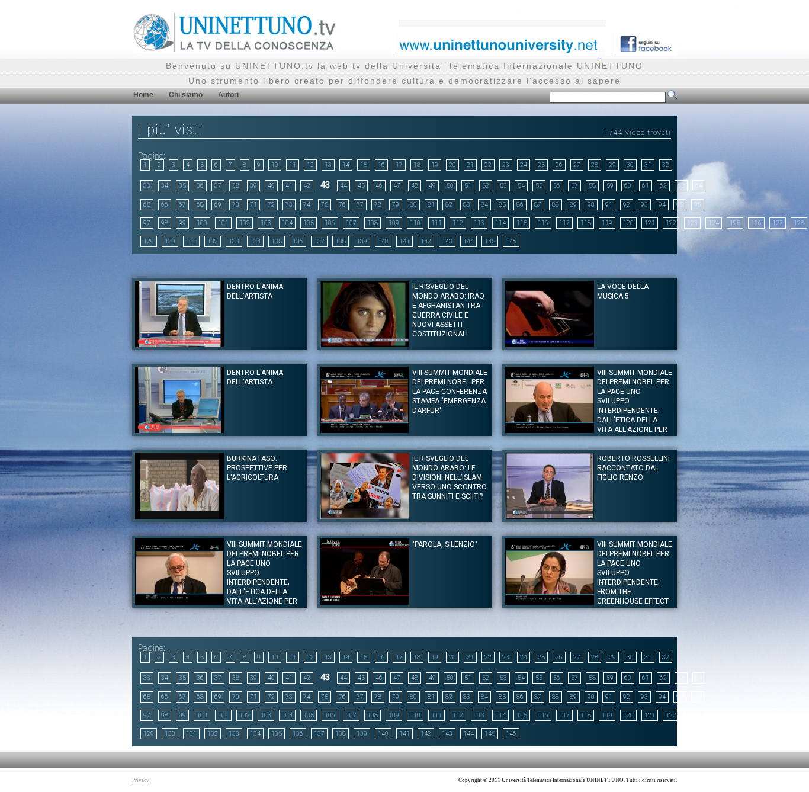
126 (756, 223)
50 (450, 186)
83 (466, 205)
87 (537, 205)
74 (306, 205)
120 (628, 223)
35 (182, 186)
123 (692, 223)
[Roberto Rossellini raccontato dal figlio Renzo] (549, 516)
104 (287, 223)
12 (310, 165)
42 (306, 186)
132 (212, 241)
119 (607, 223)
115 (521, 223)
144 (468, 241)
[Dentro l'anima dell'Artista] (179, 344)
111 (436, 223)
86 (520, 205)
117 (564, 223)
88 (555, 205)
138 (340, 241)
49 (432, 186)
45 (361, 186)
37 (217, 186)
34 (164, 186)
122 (671, 223)
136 (298, 241)
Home (143, 95)
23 (505, 165)
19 (434, 165)
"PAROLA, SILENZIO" (444, 544)
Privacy (140, 780)
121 (649, 223)
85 (502, 205)
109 (394, 223)
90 (591, 205)
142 (425, 241)
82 (448, 205)
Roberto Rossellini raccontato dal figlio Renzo (633, 468)
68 (200, 205)
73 (289, 205)
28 (594, 165)
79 (395, 205)
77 (360, 205)
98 (164, 223)
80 (413, 205)
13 (328, 165)
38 (235, 186)
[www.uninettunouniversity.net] (496, 53)
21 (470, 165)
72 (271, 205)
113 (479, 223)
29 (612, 165)
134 (255, 241)
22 (488, 165)
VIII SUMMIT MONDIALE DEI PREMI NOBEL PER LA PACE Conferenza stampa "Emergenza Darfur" (449, 391)
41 (289, 186)
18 (416, 165)
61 (645, 186)
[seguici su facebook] (641, 53)
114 (500, 223)
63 (681, 186)
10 (274, 165)
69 (217, 205)
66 (164, 205)
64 (698, 186)
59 (610, 186)
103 (266, 223)
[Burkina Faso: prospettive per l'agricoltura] (179, 516)
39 (253, 186)
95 (679, 205)
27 (576, 165)
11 (292, 165)
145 (489, 241)
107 (351, 223)
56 (556, 186)
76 (342, 205)
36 (200, 186)
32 (665, 165)
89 (573, 205)
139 (362, 241)
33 (146, 186)
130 (170, 241)
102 (244, 223)
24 (523, 165)
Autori (228, 95)
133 (234, 241)
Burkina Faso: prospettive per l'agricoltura (257, 468)
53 (503, 186)
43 (325, 184)
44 (343, 186)
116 (543, 223)
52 (485, 186)
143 (447, 241)
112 (457, 223)
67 (182, 205)
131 (191, 241)
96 (697, 205)
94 (662, 205)
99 (182, 223)
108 (372, 223)
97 (146, 223)
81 (431, 205)
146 (511, 241)
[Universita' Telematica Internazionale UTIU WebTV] (235, 50)
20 (452, 165)
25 (541, 165)
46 (379, 186)
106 (330, 223)
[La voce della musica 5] (549, 344)
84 (484, 205)
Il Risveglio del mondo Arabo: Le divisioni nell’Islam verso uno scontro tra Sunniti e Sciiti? (449, 477)
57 (574, 186)
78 (377, 205)
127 (777, 223)
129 (148, 241)
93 (644, 205)
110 (415, 223)
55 (538, 186)
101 (223, 223)
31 (647, 165)
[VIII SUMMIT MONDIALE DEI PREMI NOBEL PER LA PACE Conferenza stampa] (364, 430)
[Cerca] (672, 97)
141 (404, 241)
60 (627, 186)
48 (414, 186)
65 (146, 205)
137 (319, 241)
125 (735, 223)
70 (235, 205)
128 (799, 223)
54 (521, 186)
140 (383, 241)
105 (308, 223)
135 (276, 241)
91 (608, 205)
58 (592, 186)
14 (345, 165)
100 (202, 223)
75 (324, 205)
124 (713, 223)
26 (559, 165)
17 (399, 165)
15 (363, 165)
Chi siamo (186, 95)
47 (396, 186)
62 (663, 186)
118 (585, 223)
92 (626, 205)
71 (253, 205)
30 (630, 165)
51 (467, 186)
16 (381, 165)
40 (271, 186)
